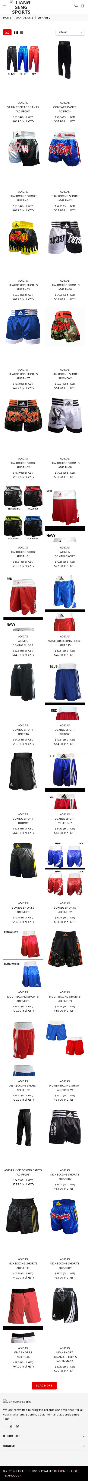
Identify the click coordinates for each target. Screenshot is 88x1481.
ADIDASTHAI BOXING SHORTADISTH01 (23, 552)
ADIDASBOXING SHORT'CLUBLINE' (65, 818)
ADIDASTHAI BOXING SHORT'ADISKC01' (65, 374)
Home (7, 17)
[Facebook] (5, 1426)
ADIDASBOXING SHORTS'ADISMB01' (23, 907)
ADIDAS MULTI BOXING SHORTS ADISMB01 (23, 996)
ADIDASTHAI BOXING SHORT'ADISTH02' (65, 196)
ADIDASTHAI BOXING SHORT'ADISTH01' (23, 196)
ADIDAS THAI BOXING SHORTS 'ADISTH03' (23, 285)
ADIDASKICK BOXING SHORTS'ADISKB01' (64, 1263)
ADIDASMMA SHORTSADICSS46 (23, 1352)
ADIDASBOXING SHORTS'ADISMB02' (65, 907)
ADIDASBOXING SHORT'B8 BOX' (65, 729)
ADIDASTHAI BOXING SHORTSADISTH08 (65, 463)
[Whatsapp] (17, 1426)
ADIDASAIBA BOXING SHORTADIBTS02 (23, 1085)
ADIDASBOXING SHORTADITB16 (23, 729)
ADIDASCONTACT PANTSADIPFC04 (64, 107)
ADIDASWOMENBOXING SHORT (23, 640)
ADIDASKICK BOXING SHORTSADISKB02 (64, 1174)
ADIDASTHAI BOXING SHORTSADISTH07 (23, 374)
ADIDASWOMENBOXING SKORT (65, 552)
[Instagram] (11, 1426)
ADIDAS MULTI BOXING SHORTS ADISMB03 (65, 996)
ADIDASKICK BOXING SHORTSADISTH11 (23, 1263)
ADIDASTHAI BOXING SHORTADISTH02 (23, 463)
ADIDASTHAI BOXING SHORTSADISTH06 (65, 285)
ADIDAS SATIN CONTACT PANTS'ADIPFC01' (23, 107)
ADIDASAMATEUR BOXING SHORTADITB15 (65, 640)
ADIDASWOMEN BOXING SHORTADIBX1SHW (65, 1085)
